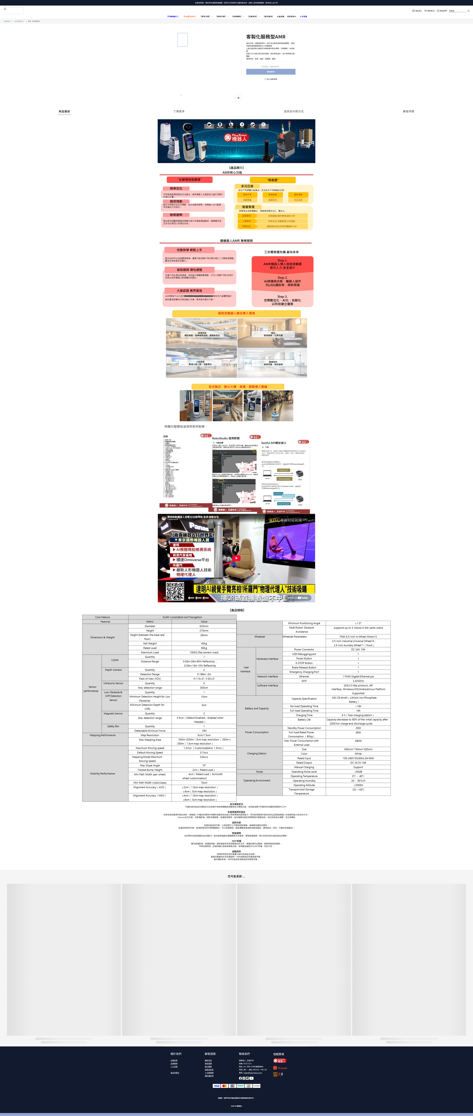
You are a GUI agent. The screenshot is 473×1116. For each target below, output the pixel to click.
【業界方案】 (205, 16)
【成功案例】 (268, 16)
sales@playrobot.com (253, 1072)
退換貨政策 (209, 1069)
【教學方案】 (221, 16)
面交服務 (208, 1066)
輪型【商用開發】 (34, 21)
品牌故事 (174, 1060)
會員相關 (208, 1063)
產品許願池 (175, 1072)
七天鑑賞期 (209, 1072)
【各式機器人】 (19, 21)
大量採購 (280, 16)
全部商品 (7, 21)
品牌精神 (174, 1063)
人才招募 (174, 1066)
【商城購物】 (236, 16)
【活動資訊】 (252, 16)
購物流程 (208, 1060)
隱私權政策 (209, 1076)
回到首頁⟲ (291, 16)
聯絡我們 (271, 71)
